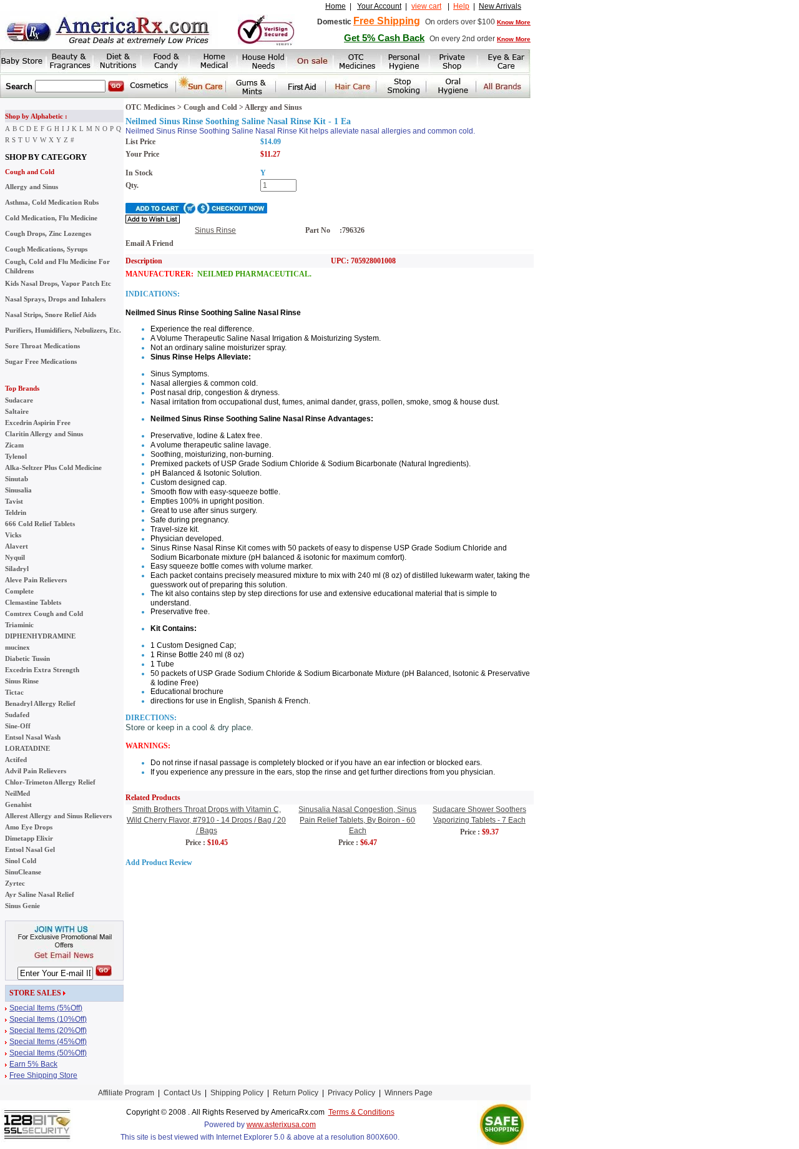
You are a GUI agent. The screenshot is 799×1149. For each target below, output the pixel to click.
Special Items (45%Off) (48, 1041)
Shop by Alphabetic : (36, 116)
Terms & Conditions (361, 1112)
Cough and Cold (29, 171)
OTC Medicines (150, 107)
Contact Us (182, 1092)
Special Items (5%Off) (45, 1008)
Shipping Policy (236, 1092)
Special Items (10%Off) (48, 1019)
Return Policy (295, 1092)
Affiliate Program (126, 1092)
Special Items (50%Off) (48, 1053)
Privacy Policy (351, 1092)
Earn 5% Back (33, 1064)
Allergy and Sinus (273, 107)
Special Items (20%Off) (48, 1030)
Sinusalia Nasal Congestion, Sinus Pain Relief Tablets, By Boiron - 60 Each (357, 820)
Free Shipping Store (43, 1075)
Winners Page (409, 1092)
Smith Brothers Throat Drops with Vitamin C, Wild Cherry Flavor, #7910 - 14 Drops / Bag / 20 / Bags (206, 820)
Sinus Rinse (215, 230)
